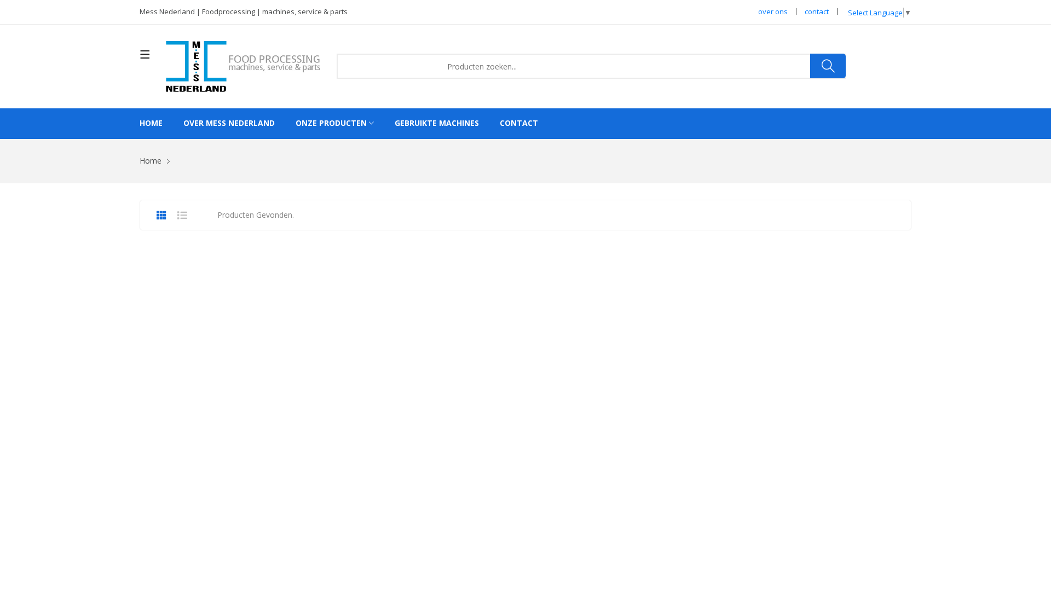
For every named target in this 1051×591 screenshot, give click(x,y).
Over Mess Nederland (229, 123)
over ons (773, 11)
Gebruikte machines (437, 123)
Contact (519, 123)
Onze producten (332, 123)
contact (817, 11)
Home (151, 123)
